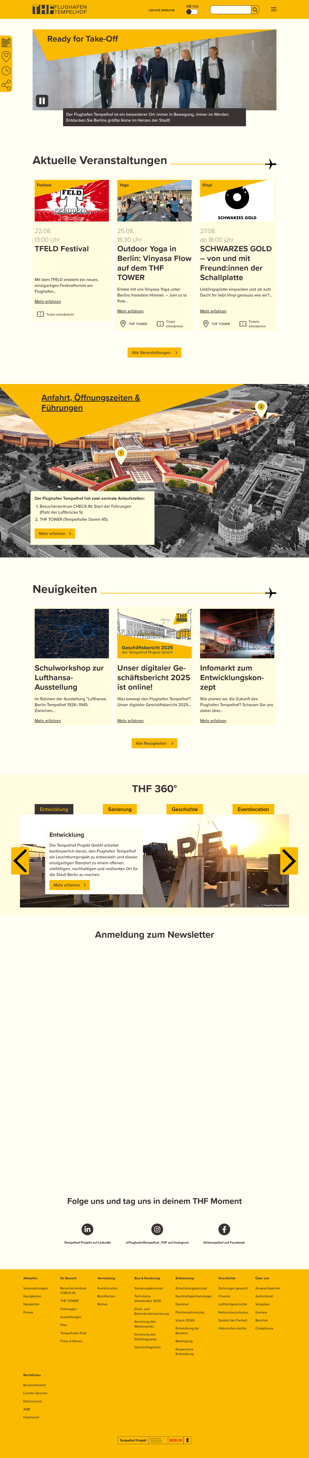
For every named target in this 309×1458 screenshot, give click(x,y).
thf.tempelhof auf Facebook (224, 1242)
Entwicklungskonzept (191, 1288)
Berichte (261, 1320)
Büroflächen (106, 1296)
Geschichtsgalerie (147, 1347)
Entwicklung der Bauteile (187, 1330)
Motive (102, 1304)
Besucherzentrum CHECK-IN (73, 1290)
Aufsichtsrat (264, 1296)
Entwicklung (185, 1278)
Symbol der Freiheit (232, 1320)
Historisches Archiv (232, 1328)
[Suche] (255, 9)
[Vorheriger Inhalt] (20, 861)
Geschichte (226, 1278)
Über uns (262, 1278)
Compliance (264, 1328)
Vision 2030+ (185, 1320)
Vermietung (106, 1278)
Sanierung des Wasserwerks (145, 1323)
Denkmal (182, 1304)
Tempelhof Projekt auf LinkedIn (87, 1242)
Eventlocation (107, 1288)
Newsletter (31, 1304)
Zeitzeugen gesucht (233, 1288)
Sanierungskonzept (148, 1288)
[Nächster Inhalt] (289, 861)
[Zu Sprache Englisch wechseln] (192, 11)
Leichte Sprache (162, 10)
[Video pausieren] (42, 101)
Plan (63, 1325)
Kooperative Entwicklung (185, 1351)
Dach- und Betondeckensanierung (151, 1311)
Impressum (31, 1417)
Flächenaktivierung (190, 1312)
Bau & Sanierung (147, 1278)
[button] (273, 9)
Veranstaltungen (35, 1288)
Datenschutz (32, 1401)
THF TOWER (69, 1300)
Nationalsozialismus (233, 1312)
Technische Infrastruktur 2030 (147, 1298)
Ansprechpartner (267, 1288)
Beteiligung (184, 1341)
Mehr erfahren (48, 301)
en (196, 6)
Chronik (224, 1296)
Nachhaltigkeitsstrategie (194, 1296)
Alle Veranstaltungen (152, 352)
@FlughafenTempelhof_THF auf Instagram (157, 1242)
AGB (26, 1409)
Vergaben (262, 1304)
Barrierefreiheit (34, 1385)
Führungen (68, 1309)
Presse (28, 1312)
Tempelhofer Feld (73, 1333)
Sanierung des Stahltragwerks (145, 1336)
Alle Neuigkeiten (152, 743)
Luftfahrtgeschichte (232, 1304)
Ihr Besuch (68, 1278)
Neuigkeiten (32, 1296)
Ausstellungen (71, 1317)
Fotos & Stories (71, 1341)
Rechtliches (32, 1375)
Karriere (261, 1312)
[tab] (54, 809)
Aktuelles (30, 1278)
